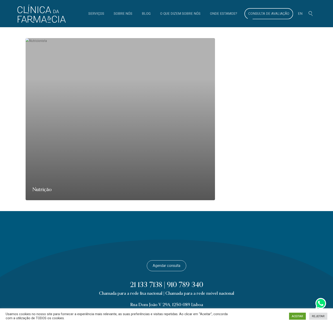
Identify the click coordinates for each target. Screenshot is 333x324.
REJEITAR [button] (318, 316)
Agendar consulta (166, 265)
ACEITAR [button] (297, 316)
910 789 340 (185, 284)
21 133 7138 (146, 284)
